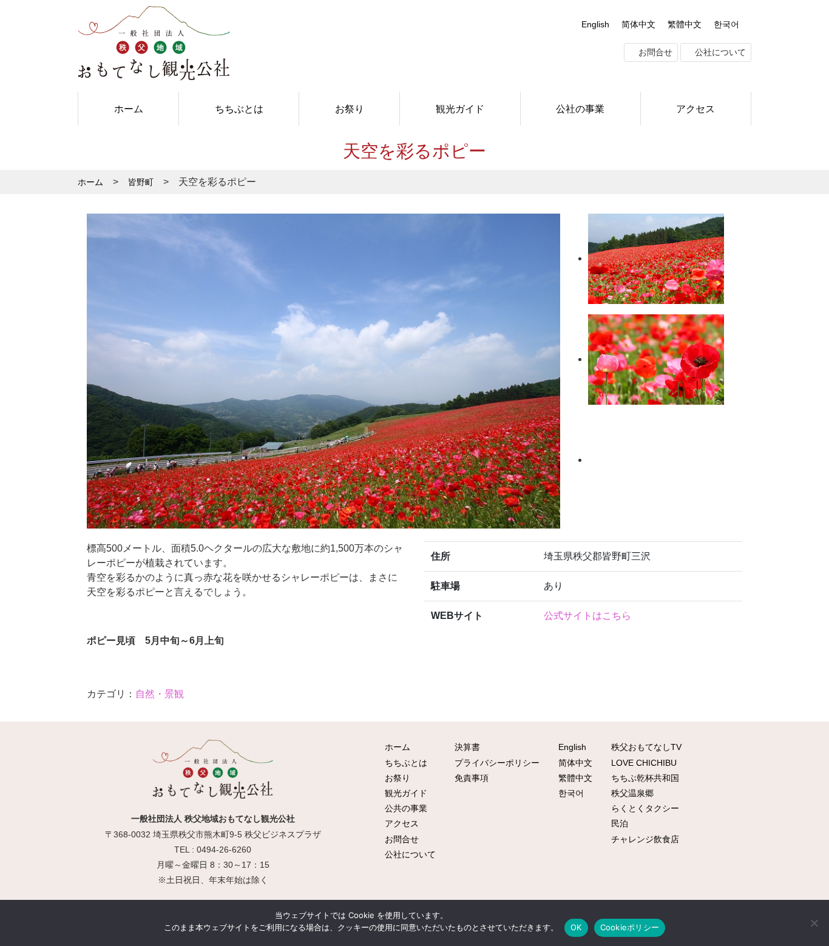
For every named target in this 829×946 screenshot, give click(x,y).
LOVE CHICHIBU (643, 763)
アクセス (695, 108)
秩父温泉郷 (631, 793)
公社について (719, 52)
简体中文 (638, 24)
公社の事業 (580, 108)
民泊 (618, 823)
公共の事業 (404, 808)
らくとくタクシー (644, 808)
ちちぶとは (239, 108)
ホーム (128, 108)
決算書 (466, 747)
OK (576, 927)
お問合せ (654, 52)
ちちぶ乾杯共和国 (644, 778)
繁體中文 (685, 24)
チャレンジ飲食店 (644, 839)
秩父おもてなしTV (645, 747)
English (595, 24)
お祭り (349, 108)
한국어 (726, 24)
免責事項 (470, 778)
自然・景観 (159, 694)
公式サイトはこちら (587, 615)
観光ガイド (460, 108)
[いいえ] (814, 923)
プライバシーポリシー (496, 763)
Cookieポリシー (630, 927)
